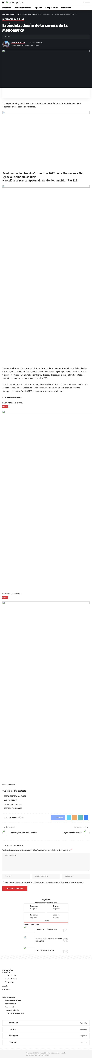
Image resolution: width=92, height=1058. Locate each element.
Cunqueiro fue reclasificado (46, 929)
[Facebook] (34, 907)
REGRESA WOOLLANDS (13, 808)
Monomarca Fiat (13, 19)
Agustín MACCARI (44, 1055)
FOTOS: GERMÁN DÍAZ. (9, 785)
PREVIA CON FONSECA (13, 804)
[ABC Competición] (14, 2)
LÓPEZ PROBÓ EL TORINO (45, 950)
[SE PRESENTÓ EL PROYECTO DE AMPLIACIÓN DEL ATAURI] (29, 940)
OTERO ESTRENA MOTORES (15, 796)
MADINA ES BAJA (10, 800)
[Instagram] (34, 916)
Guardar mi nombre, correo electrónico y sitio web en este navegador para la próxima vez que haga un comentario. (44, 882)
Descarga (5, 406)
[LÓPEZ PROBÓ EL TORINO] (29, 950)
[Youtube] (57, 916)
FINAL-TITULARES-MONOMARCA (12, 403)
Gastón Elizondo (18, 43)
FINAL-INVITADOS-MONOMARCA (12, 594)
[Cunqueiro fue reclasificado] (29, 929)
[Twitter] (57, 907)
